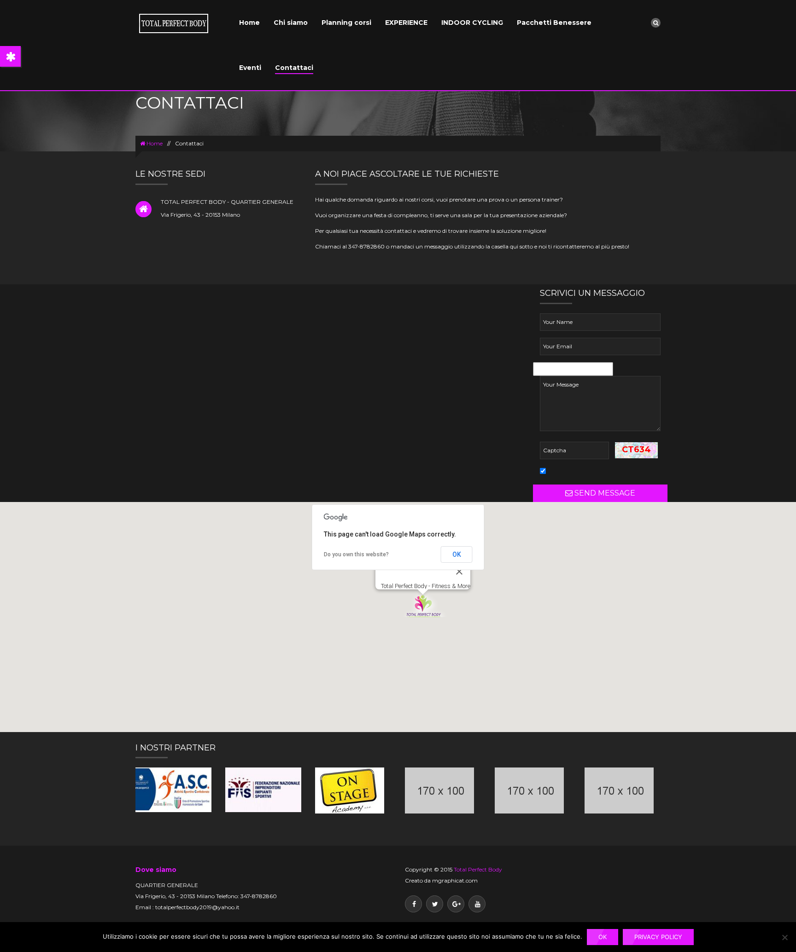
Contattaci (294, 67)
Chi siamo (291, 22)
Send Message (604, 493)
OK (456, 554)
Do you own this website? (356, 554)
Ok (602, 936)
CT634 (636, 449)
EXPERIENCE (406, 22)
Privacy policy (658, 936)
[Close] (459, 571)
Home (249, 22)
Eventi (250, 67)
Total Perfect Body (478, 869)
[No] (784, 937)
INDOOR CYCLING (472, 22)
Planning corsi (346, 22)
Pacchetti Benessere (554, 22)
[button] (423, 605)
